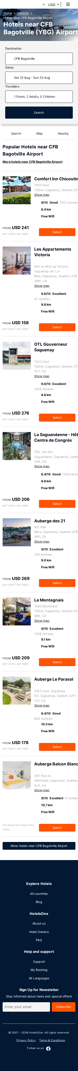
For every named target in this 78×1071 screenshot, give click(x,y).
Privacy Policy (26, 1040)
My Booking (39, 970)
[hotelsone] (19, 4)
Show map (41, 194)
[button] (38, 5)
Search (39, 112)
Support (39, 961)
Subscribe (63, 1006)
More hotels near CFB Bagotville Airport (33, 161)
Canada (23, 13)
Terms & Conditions (52, 1040)
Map (39, 133)
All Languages (39, 978)
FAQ (39, 940)
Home (7, 13)
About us (38, 923)
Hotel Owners (39, 932)
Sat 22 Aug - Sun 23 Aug (32, 77)
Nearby (63, 133)
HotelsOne (36, 1032)
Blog (39, 902)
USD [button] (51, 5)
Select (57, 232)
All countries (39, 893)
